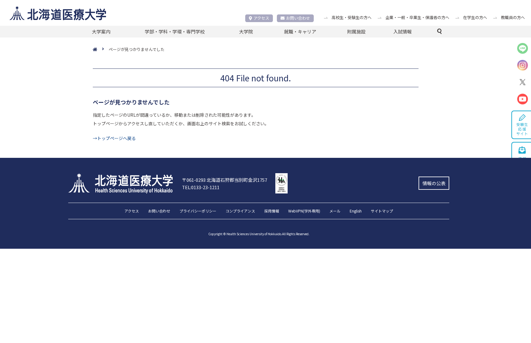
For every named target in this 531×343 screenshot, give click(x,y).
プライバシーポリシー (197, 211)
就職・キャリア (300, 31)
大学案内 (101, 31)
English (356, 211)
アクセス (261, 18)
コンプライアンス (240, 211)
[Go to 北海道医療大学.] (101, 49)
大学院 (246, 31)
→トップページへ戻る (114, 138)
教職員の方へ (513, 17)
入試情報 (402, 31)
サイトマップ (382, 211)
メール (334, 211)
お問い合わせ (298, 18)
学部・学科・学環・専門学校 (175, 31)
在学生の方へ (475, 17)
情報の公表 (434, 183)
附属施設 (356, 31)
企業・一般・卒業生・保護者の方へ (417, 17)
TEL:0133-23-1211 (200, 187)
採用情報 (271, 211)
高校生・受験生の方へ (352, 17)
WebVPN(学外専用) (304, 211)
